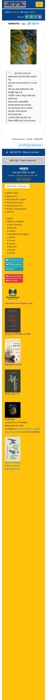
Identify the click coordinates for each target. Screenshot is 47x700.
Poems (12, 240)
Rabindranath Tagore (16, 199)
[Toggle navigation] (39, 4)
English (9, 218)
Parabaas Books (15, 276)
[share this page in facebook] (35, 17)
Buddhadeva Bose (14, 202)
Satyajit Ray (11, 196)
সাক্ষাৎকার (10, 212)
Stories (12, 237)
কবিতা (32, 12)
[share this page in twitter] (27, 17)
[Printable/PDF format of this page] (40, 17)
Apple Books (16, 432)
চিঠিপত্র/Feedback (15, 264)
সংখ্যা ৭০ (15, 12)
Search (11, 269)
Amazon (21, 428)
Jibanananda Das (14, 205)
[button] (23, 152)
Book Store (12, 280)
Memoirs (13, 227)
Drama (12, 253)
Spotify (29, 428)
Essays (12, 231)
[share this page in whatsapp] (31, 17)
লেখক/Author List (15, 260)
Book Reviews (15, 224)
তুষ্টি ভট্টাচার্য (33, 23)
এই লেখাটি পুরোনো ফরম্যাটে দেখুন (30, 145)
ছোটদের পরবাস (12, 193)
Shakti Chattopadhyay (16, 208)
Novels (12, 250)
